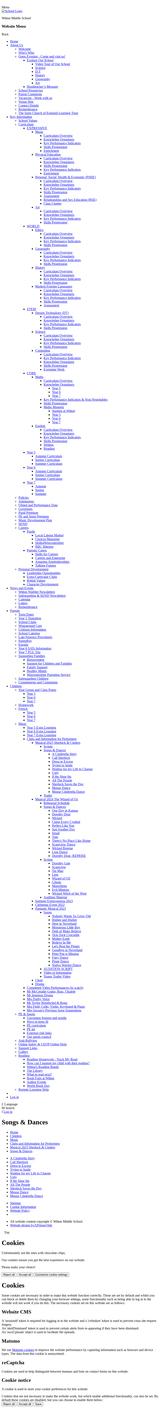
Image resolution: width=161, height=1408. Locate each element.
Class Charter (52, 203)
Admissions (26, 501)
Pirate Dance (60, 961)
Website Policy (20, 1210)
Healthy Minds (37, 671)
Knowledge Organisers (59, 139)
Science (40, 68)
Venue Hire (26, 101)
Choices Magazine (47, 539)
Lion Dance (60, 852)
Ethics (39, 230)
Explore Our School (40, 60)
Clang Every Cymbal (66, 822)
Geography (42, 79)
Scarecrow (59, 867)
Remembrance (28, 109)
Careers (23, 528)
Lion (55, 874)
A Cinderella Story (64, 754)
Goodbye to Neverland (67, 950)
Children (16, 686)
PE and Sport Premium (33, 516)
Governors (25, 509)
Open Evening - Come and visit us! (41, 56)
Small (56, 833)
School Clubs (27, 622)
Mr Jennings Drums (40, 995)
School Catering (29, 633)
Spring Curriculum (47, 460)
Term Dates (26, 614)
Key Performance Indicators (62, 143)
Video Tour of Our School (52, 64)
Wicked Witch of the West (69, 893)
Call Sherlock (61, 758)
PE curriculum (36, 1025)
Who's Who (26, 52)
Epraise (23, 644)
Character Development (42, 584)
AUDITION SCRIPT (58, 969)
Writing (48, 445)
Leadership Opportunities (43, 573)
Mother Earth (61, 938)
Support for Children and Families (49, 663)
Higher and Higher (64, 920)
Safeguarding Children (33, 678)
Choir (39, 980)
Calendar (24, 599)
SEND (22, 524)
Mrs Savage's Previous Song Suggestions (54, 1010)
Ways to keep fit (37, 1021)
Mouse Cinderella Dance (68, 791)
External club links (39, 1033)
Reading (49, 448)
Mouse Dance (61, 788)
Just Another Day (63, 829)
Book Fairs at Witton (40, 1078)
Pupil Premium (28, 512)
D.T (38, 71)
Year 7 (56, 396)
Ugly (55, 773)
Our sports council (39, 1037)
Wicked (57, 818)
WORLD (33, 226)
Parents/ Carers (37, 550)
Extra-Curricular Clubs (42, 577)
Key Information (21, 117)
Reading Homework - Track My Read (52, 1059)
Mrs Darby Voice (38, 999)
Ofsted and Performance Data (38, 505)
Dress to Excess (62, 761)
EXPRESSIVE (37, 128)
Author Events (36, 1082)
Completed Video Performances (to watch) (55, 987)
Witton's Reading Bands (43, 1067)
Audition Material (55, 897)
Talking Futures (45, 565)
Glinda (56, 882)
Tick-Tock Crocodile (65, 935)
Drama (39, 984)
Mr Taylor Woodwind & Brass (47, 1003)
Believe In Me (61, 942)
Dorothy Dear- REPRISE (69, 856)
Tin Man (57, 871)
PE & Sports (26, 1014)
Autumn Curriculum (48, 456)
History (40, 75)
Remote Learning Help (33, 1089)
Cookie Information (23, 1207)
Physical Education (48, 154)
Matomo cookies (23, 1350)
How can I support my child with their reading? (58, 1063)
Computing (42, 350)
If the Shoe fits (61, 776)
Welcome (24, 49)
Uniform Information (32, 629)
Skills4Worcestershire (49, 543)
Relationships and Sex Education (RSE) (70, 200)
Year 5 (56, 388)
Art (37, 83)
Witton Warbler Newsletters (36, 592)
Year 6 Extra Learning (41, 731)
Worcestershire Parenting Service (48, 675)
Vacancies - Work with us (35, 98)
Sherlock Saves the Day (68, 784)
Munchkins (59, 886)
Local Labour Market (49, 535)
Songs (48, 912)
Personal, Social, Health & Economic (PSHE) (65, 177)
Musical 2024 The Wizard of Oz (56, 799)
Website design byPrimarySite (31, 1225)
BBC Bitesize (44, 546)
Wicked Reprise (62, 848)
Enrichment (51, 150)
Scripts (48, 746)
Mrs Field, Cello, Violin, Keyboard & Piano (56, 1006)
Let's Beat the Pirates (66, 946)
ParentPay (25, 641)
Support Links (27, 1048)
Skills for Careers (46, 554)
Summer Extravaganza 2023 (54, 901)
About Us (16, 45)
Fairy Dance (60, 957)
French (23, 708)
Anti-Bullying (27, 1040)
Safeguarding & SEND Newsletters (42, 595)
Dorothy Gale (61, 863)
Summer (40, 494)
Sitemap (15, 1203)
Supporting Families (31, 656)
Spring (39, 490)
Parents (15, 610)
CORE (31, 373)
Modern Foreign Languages (53, 286)
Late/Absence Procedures (35, 637)
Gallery (23, 1052)
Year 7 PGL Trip (29, 652)
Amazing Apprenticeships (52, 561)
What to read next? (39, 1074)
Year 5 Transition (29, 618)
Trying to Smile (62, 765)
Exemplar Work (54, 369)
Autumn (40, 486)
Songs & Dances (55, 750)
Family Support (37, 667)
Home (14, 41)
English (40, 426)
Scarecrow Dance (63, 844)
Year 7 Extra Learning (41, 735)
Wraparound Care (30, 626)
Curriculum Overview (58, 135)
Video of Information (57, 972)
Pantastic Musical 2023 (50, 908)
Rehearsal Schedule (57, 803)
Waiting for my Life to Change (72, 769)
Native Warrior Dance (66, 965)
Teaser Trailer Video (57, 976)
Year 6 (56, 392)
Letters (22, 603)
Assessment (51, 196)
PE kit (31, 1029)
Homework (26, 705)
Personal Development (33, 569)
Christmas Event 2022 (50, 905)
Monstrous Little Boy (66, 927)
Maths (39, 377)
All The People (62, 780)
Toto (55, 837)
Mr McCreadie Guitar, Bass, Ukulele (51, 991)
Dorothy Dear (61, 814)
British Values (36, 580)
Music (39, 132)
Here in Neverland (64, 923)
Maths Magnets (54, 407)
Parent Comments (30, 94)
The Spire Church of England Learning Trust (48, 113)
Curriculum (26, 124)
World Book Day (38, 1086)
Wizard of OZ (61, 878)
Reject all (9, 1274)
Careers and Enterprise (50, 558)
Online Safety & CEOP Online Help (42, 1044)
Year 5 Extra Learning (41, 727)
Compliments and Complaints (38, 682)
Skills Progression (55, 147)
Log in (14, 1097)
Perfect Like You (63, 825)
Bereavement (35, 659)
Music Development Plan (35, 520)
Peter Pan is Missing (65, 954)
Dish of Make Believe (66, 931)
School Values (27, 120)
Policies (23, 497)
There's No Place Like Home (71, 840)
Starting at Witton (63, 411)
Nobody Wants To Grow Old (71, 916)
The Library (35, 1070)
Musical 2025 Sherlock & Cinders (57, 742)
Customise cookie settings (51, 1274)
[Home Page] (12, 11)
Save (38, 1404)
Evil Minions (60, 889)
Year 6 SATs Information (34, 648)
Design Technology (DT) (52, 313)
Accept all (25, 1274)
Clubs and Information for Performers (52, 739)
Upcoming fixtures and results (46, 1018)
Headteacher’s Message (42, 86)
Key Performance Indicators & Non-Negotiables (76, 399)
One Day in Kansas (65, 810)
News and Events (21, 588)
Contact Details (28, 105)
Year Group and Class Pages (37, 690)
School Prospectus (30, 90)
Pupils (31, 531)
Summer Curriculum (48, 463)
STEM (31, 309)
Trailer (48, 795)
